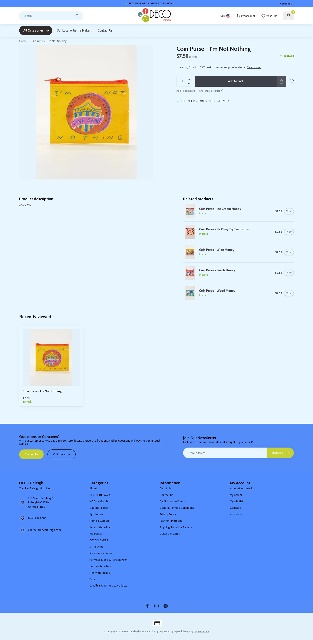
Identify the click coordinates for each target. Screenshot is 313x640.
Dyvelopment (201, 631)
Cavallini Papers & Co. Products (108, 585)
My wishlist (236, 501)
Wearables (95, 533)
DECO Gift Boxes (99, 495)
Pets (92, 579)
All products (237, 514)
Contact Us (287, 3)
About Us (95, 488)
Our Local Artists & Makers (74, 30)
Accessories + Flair (100, 527)
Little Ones (96, 546)
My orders (236, 495)
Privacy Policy (168, 514)
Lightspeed (161, 631)
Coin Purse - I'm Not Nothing (50, 41)
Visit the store (61, 454)
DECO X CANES (98, 540)
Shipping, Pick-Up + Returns (176, 527)
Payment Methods (171, 520)
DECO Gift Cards (169, 533)
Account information (242, 488)
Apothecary (96, 514)
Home (23, 41)
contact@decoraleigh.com (44, 530)
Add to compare (186, 90)
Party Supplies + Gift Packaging (108, 559)
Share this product (210, 90)
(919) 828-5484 (37, 517)
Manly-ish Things (99, 572)
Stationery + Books (100, 553)
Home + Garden (99, 520)
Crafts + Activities (100, 566)
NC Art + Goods (98, 501)
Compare (235, 507)
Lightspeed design (180, 631)
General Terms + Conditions (177, 507)
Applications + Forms (172, 501)
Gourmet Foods (98, 507)
